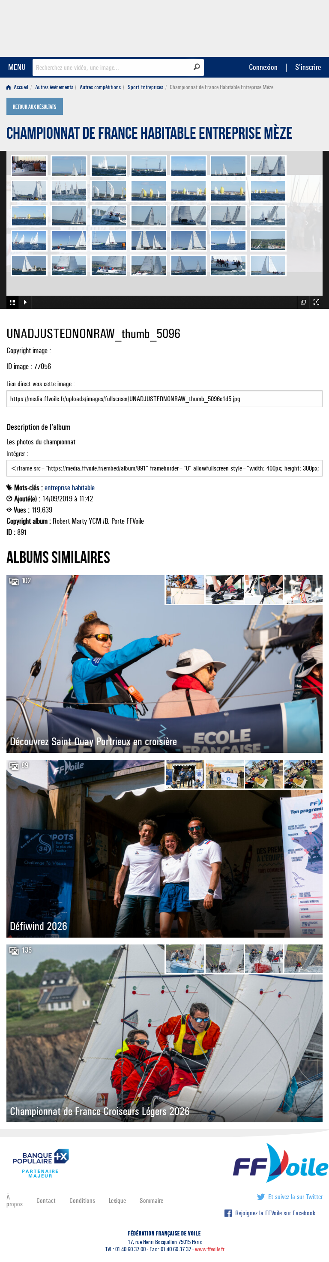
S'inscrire (308, 67)
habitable (83, 487)
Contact (46, 1200)
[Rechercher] (197, 67)
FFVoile (269, 27)
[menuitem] (19, 87)
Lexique (117, 1200)
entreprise (57, 487)
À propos (14, 1200)
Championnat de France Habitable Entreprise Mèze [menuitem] (221, 87)
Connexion (263, 67)
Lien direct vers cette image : (40, 384)
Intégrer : (17, 454)
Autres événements (54, 87)
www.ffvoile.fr (209, 1249)
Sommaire (151, 1200)
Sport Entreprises (145, 87)
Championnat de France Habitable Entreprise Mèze (149, 135)
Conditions (82, 1200)
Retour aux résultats (34, 107)
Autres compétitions (100, 87)
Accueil (20, 87)
